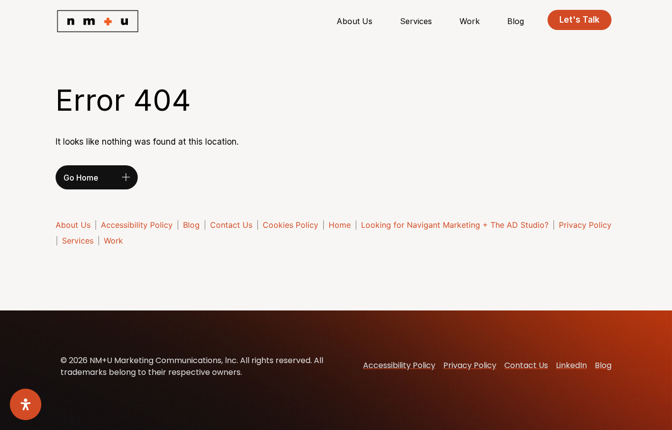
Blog (515, 21)
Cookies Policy (290, 225)
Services (416, 21)
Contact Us (231, 225)
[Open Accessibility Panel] (25, 404)
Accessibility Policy (137, 225)
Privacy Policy (585, 225)
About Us (354, 21)
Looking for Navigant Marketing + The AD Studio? (455, 225)
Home (340, 225)
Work (469, 21)
